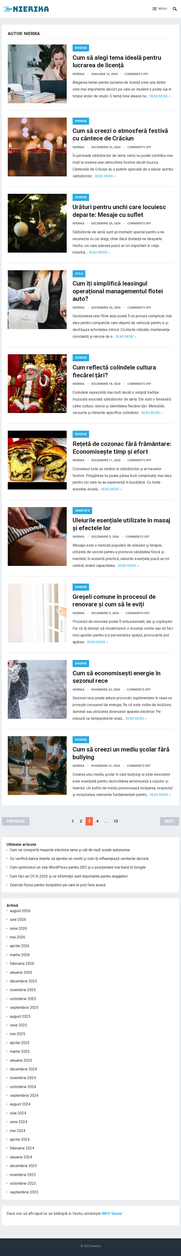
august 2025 (20, 1016)
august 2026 (20, 911)
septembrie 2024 (24, 1095)
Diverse (81, 48)
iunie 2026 (18, 928)
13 (116, 821)
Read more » (160, 96)
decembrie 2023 (23, 1166)
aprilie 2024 (19, 1139)
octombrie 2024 (23, 1087)
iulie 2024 (18, 1113)
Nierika (78, 74)
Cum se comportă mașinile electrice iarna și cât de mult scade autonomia (70, 850)
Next (169, 821)
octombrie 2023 (23, 1183)
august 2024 (20, 1104)
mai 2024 (17, 1131)
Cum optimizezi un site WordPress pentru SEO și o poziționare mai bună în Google (78, 867)
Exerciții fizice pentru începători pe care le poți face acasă (58, 885)
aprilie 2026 (19, 946)
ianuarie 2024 (21, 1157)
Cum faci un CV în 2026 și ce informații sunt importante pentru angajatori (69, 876)
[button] (159, 9)
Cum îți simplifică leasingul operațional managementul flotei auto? (118, 291)
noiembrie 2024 (23, 1078)
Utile (79, 273)
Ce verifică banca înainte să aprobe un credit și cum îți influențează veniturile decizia (79, 858)
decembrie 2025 (23, 981)
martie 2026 (20, 955)
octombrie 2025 (23, 999)
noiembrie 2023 (23, 1175)
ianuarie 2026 (21, 972)
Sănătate (82, 510)
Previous (16, 821)
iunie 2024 (18, 1122)
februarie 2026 (22, 963)
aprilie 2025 (19, 1043)
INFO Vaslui (112, 1213)
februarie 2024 (22, 1148)
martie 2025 (20, 1051)
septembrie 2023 (24, 1192)
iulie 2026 (18, 919)
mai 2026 (17, 937)
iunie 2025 (18, 1025)
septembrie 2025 (24, 1007)
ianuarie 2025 (21, 1060)
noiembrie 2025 (23, 990)
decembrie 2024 (23, 1069)
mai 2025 (17, 1034)
